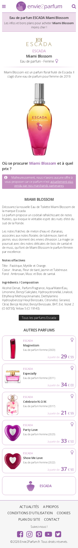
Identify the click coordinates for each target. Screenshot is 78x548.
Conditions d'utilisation (30, 513)
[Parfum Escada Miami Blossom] (39, 155)
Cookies (63, 513)
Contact (52, 519)
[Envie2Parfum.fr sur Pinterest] (39, 532)
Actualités (29, 506)
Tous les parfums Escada (39, 318)
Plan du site (29, 519)
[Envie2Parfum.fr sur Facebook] (20, 532)
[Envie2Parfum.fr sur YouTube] (48, 532)
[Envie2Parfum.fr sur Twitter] (58, 532)
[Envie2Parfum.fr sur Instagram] (29, 532)
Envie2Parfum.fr (39, 6)
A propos (51, 506)
